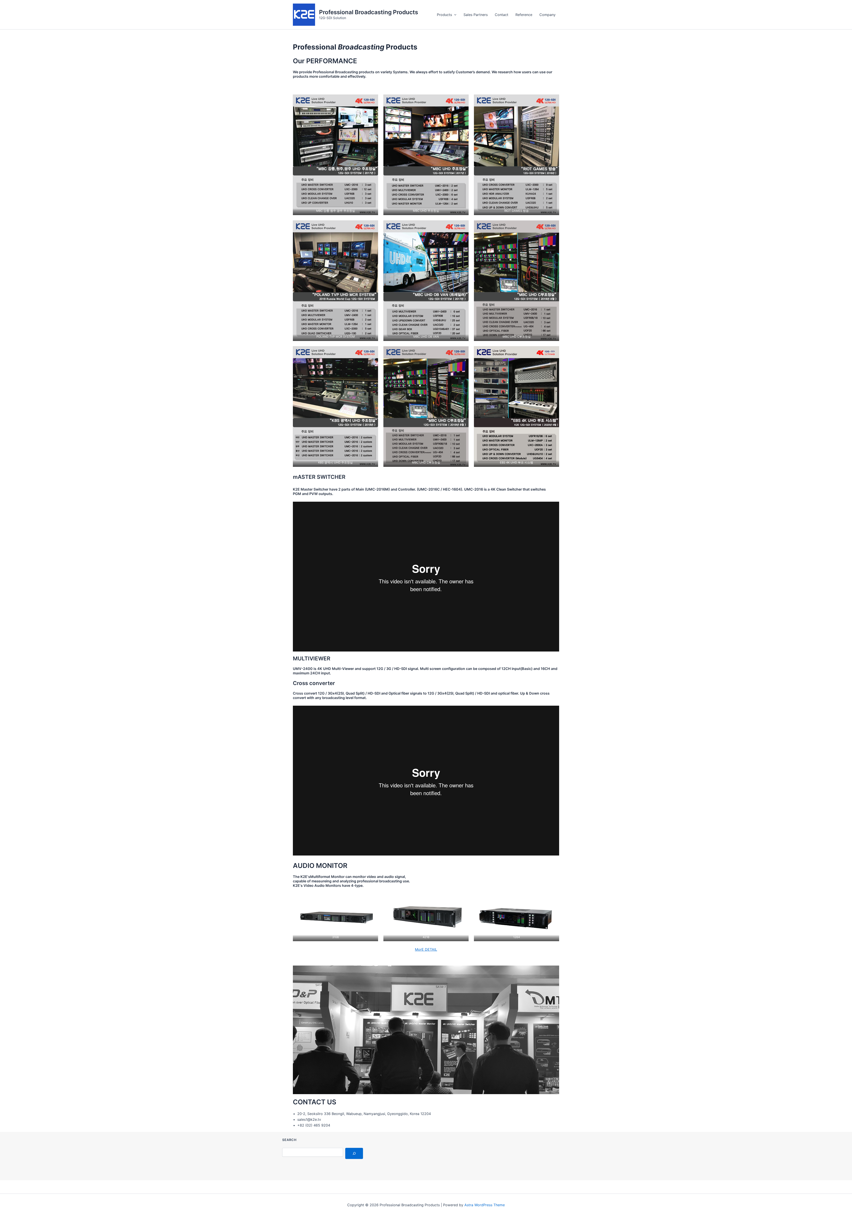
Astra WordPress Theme (484, 1205)
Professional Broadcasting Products (368, 12)
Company (547, 14)
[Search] (354, 1153)
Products (444, 14)
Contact (501, 14)
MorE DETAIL (426, 949)
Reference (523, 14)
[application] (454, 15)
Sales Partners (475, 14)
